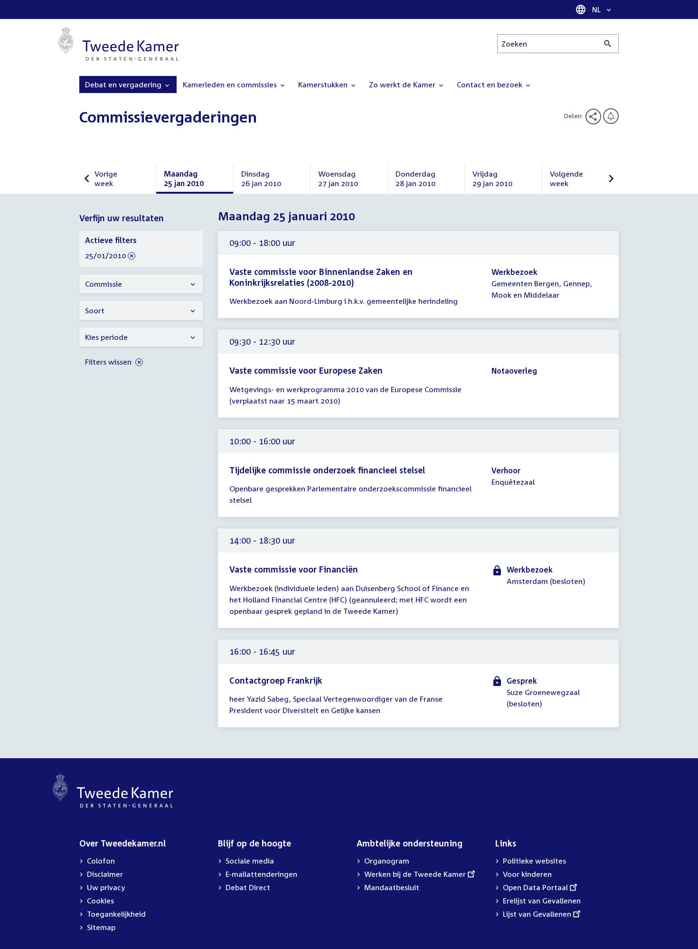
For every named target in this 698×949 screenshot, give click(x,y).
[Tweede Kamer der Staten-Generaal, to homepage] (118, 44)
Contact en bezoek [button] (490, 84)
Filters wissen (109, 361)
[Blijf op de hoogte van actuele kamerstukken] (611, 116)
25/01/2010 (105, 256)
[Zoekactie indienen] (608, 43)
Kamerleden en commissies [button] (231, 84)
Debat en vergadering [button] (124, 84)
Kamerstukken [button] (323, 84)
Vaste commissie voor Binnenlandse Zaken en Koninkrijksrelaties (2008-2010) (321, 277)
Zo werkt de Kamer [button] (403, 84)
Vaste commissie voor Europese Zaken (306, 370)
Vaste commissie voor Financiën (293, 569)
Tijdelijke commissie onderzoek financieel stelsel (327, 470)
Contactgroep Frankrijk (275, 680)
